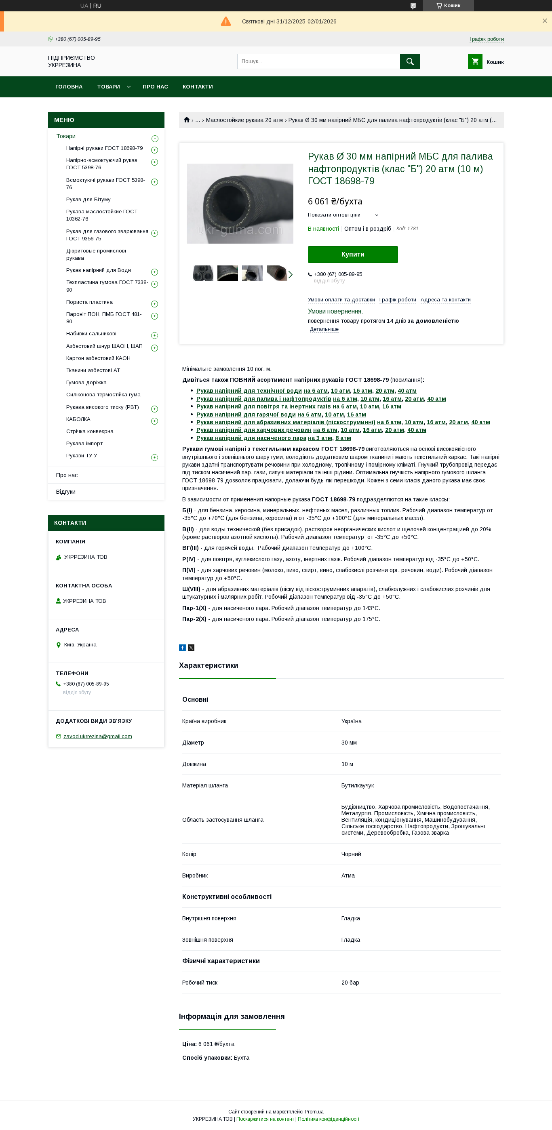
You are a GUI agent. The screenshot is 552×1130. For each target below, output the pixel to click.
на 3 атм (320, 438)
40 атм (407, 390)
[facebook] (182, 649)
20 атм (384, 390)
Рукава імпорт (84, 443)
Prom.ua (314, 1112)
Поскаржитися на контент (265, 1119)
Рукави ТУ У (81, 455)
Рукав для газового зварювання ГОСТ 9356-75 (107, 235)
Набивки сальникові (91, 333)
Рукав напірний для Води (98, 270)
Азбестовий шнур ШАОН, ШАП (104, 346)
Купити (352, 254)
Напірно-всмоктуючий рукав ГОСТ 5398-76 (101, 163)
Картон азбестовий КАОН (98, 358)
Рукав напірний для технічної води (249, 390)
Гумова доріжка (86, 382)
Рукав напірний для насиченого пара (251, 438)
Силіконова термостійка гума (103, 394)
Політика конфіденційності (328, 1119)
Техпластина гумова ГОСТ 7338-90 (107, 285)
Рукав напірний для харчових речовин (254, 430)
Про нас (155, 87)
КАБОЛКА (78, 419)
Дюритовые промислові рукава (96, 254)
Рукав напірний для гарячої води (246, 414)
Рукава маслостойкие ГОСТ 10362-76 (101, 215)
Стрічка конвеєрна (90, 431)
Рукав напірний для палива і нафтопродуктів (263, 399)
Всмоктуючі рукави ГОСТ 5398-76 (105, 183)
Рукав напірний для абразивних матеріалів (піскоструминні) (285, 422)
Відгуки (66, 491)
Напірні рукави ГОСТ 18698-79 (104, 148)
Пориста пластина (89, 302)
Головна (68, 87)
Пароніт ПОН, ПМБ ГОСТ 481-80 (104, 317)
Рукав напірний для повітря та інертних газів (263, 406)
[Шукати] (410, 61)
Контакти (198, 87)
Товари (108, 87)
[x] (191, 649)
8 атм (343, 438)
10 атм (340, 390)
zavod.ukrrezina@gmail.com (97, 736)
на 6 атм (315, 390)
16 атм (362, 390)
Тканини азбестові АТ (93, 370)
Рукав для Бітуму (88, 199)
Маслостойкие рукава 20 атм (244, 120)
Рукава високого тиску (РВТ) (102, 407)
